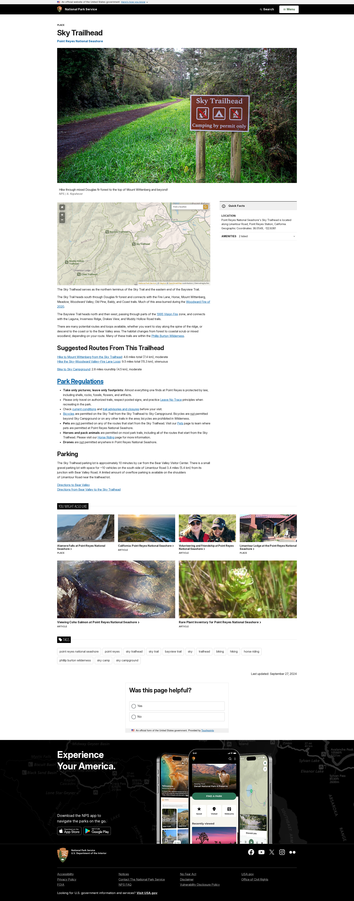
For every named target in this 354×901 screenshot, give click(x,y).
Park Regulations (80, 381)
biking (220, 651)
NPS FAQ (125, 884)
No (139, 716)
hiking (234, 651)
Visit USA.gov (147, 893)
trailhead (204, 651)
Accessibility (65, 874)
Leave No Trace (171, 400)
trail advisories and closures (121, 409)
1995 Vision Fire (167, 314)
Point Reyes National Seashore (80, 41)
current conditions (84, 409)
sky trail (154, 651)
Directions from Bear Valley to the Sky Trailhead (89, 489)
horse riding (251, 651)
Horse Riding (106, 437)
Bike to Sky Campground (73, 369)
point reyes (112, 651)
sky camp (103, 660)
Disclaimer (187, 879)
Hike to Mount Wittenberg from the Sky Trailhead (89, 357)
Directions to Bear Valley (73, 485)
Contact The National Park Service (142, 879)
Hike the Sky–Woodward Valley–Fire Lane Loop (88, 361)
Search (268, 9)
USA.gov (247, 874)
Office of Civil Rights (254, 879)
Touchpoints (207, 730)
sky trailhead (134, 651)
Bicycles (68, 414)
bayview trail (173, 651)
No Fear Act (188, 874)
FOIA (60, 884)
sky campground (127, 660)
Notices (124, 874)
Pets (180, 423)
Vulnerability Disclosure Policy (200, 884)
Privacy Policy (66, 879)
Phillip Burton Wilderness (167, 336)
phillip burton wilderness (75, 660)
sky (190, 651)
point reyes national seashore (79, 651)
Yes (139, 706)
